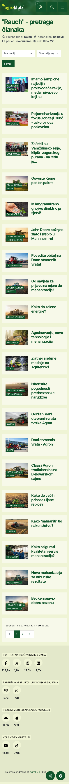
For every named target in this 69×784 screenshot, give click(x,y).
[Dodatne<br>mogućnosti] (60, 775)
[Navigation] (62, 7)
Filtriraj (8, 63)
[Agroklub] (13, 6)
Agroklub (35, 771)
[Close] (52, 7)
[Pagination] (30, 634)
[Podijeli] (50, 775)
